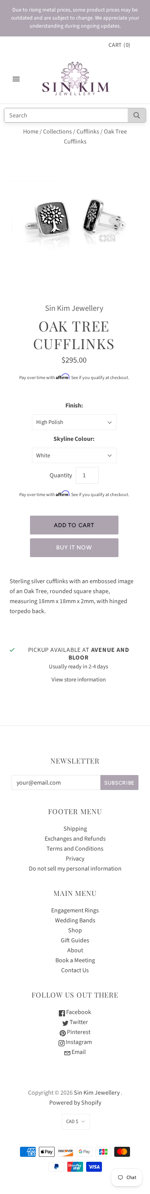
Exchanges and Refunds (75, 838)
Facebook (78, 1012)
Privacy (75, 858)
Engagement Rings (75, 910)
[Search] (137, 115)
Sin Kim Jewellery (74, 308)
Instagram (78, 1042)
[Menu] (16, 79)
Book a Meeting (75, 960)
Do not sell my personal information (75, 868)
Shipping (75, 829)
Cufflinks (88, 131)
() (119, 45)
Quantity (61, 475)
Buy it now (74, 547)
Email (78, 1052)
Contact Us (75, 970)
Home (30, 131)
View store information (79, 680)
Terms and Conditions (75, 848)
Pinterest (78, 1032)
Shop (75, 930)
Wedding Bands (75, 920)
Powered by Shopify (75, 1102)
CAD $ (72, 1121)
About (75, 950)
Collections (57, 131)
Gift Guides (75, 940)
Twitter (78, 1022)
